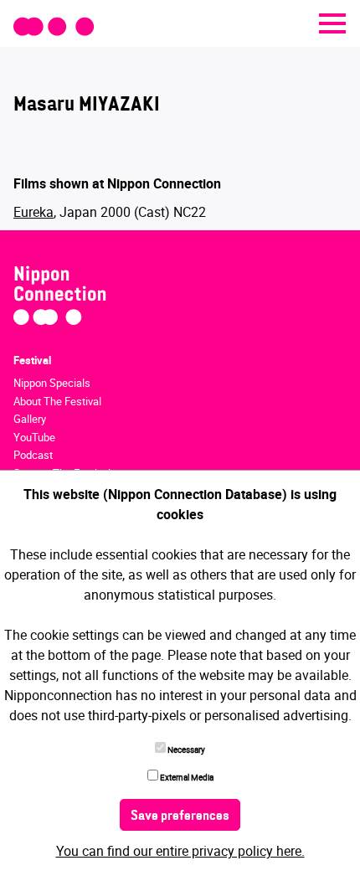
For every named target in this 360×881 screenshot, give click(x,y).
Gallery (29, 418)
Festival (32, 360)
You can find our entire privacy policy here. (180, 851)
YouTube (34, 437)
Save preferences (180, 816)
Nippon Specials (51, 382)
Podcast (33, 454)
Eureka (33, 212)
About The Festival (57, 401)
